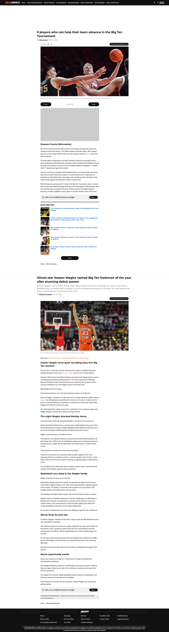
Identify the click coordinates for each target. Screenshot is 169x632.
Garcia (88, 154)
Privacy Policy (69, 619)
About (24, 2)
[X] (154, 2)
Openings (67, 616)
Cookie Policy (104, 619)
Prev (45, 104)
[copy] (51, 44)
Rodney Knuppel (45, 294)
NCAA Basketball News (34, 2)
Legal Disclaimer (123, 619)
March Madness (49, 2)
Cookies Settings (87, 622)
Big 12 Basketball (73, 2)
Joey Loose (43, 40)
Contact (83, 616)
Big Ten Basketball (87, 2)
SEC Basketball (100, 2)
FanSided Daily (122, 616)
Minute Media (31, 627)
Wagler (43, 400)
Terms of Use (85, 619)
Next (93, 104)
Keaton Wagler (68, 373)
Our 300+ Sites (105, 616)
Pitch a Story (44, 619)
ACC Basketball (61, 2)
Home (42, 264)
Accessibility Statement (48, 622)
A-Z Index (67, 622)
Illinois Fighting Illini (53, 603)
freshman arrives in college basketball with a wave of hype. (68, 358)
